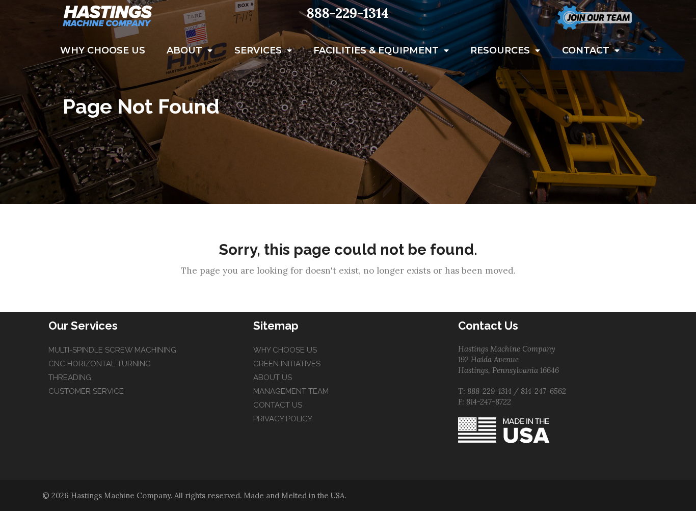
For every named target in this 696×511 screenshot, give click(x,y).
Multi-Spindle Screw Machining (112, 350)
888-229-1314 (348, 13)
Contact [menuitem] (585, 50)
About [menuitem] (184, 50)
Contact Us (277, 405)
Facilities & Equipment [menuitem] (376, 50)
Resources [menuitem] (500, 50)
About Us (272, 377)
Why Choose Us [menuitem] (102, 50)
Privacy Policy (282, 418)
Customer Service (86, 391)
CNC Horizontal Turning (99, 363)
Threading (69, 377)
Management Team (291, 391)
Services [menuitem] (258, 50)
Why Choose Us (285, 350)
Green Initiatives (286, 363)
